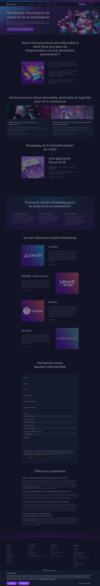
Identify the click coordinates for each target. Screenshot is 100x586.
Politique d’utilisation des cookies (47, 579)
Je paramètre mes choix (84, 583)
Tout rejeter (12, 583)
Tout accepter (23, 583)
